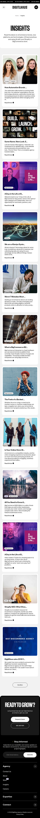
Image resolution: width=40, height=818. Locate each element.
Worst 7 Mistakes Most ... (15, 297)
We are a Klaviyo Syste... (15, 244)
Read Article (8, 102)
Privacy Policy (20, 814)
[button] (4, 7)
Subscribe (30, 754)
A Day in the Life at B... (14, 194)
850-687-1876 (20, 725)
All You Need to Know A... (15, 502)
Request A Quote (20, 719)
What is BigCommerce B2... (16, 347)
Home (17, 15)
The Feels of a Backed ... (15, 399)
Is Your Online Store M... (15, 450)
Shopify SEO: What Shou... (16, 607)
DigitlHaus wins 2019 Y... (15, 659)
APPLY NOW (10, 1)
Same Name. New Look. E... (16, 142)
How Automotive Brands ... (16, 87)
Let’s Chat (36, 7)
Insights (22, 15)
